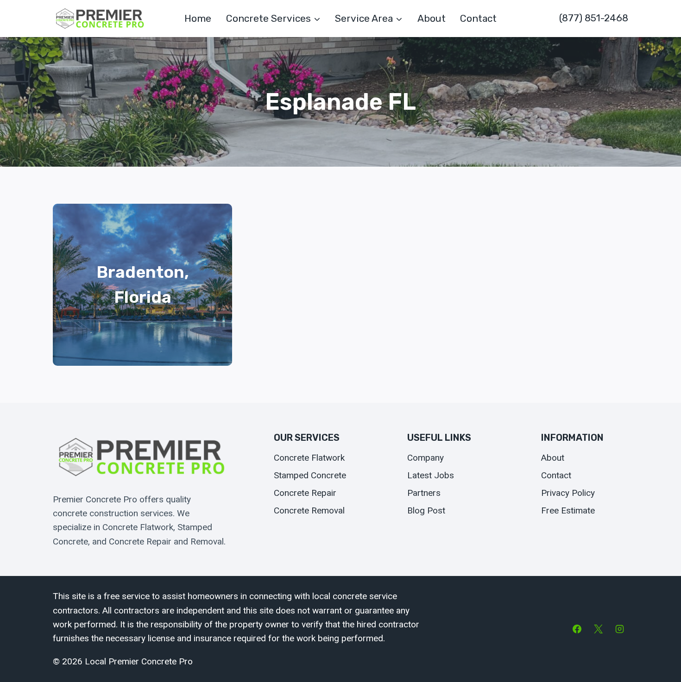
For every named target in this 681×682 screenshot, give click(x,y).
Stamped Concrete (310, 475)
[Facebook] (577, 629)
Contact (478, 18)
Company (425, 457)
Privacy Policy (568, 493)
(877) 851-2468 (593, 18)
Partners (424, 493)
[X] (598, 629)
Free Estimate (568, 510)
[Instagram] (619, 629)
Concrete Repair (305, 493)
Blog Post (426, 510)
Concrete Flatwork (309, 457)
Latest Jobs (430, 475)
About (431, 18)
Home (197, 18)
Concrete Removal (309, 510)
